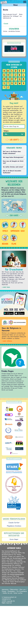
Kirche (5, 31)
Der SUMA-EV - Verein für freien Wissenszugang (14, 580)
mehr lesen (6, 287)
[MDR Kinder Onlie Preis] (14, 502)
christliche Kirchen (14, 31)
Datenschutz (14, 589)
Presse (4, 591)
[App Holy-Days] (14, 303)
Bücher (5, 243)
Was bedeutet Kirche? (10, 14)
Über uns (22, 589)
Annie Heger (14, 539)
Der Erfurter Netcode (9, 583)
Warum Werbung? (14, 43)
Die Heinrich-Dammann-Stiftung (14, 562)
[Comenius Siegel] (14, 484)
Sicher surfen (18, 593)
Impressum (5, 589)
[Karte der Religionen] (14, 206)
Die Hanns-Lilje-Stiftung (14, 562)
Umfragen (14, 231)
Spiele (5, 231)
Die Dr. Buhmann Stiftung (16, 567)
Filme (13, 243)
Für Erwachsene (22, 591)
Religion (6, 131)
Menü (24, 2)
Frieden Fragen (7, 371)
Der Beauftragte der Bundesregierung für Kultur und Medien (14, 558)
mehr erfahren (7, 341)
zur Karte (14, 215)
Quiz (23, 231)
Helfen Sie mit (7, 593)
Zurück (6, 23)
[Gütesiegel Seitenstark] (14, 468)
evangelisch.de (6, 599)
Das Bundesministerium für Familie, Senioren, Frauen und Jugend (13, 554)
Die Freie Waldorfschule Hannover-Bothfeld (12, 577)
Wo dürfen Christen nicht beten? (13, 167)
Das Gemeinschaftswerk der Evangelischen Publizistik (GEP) (11, 552)
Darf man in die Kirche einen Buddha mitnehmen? (12, 152)
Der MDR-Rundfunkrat (9, 580)
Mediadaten (11, 591)
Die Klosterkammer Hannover (11, 569)
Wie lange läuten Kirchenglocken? (13, 157)
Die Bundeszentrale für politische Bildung (12, 565)
